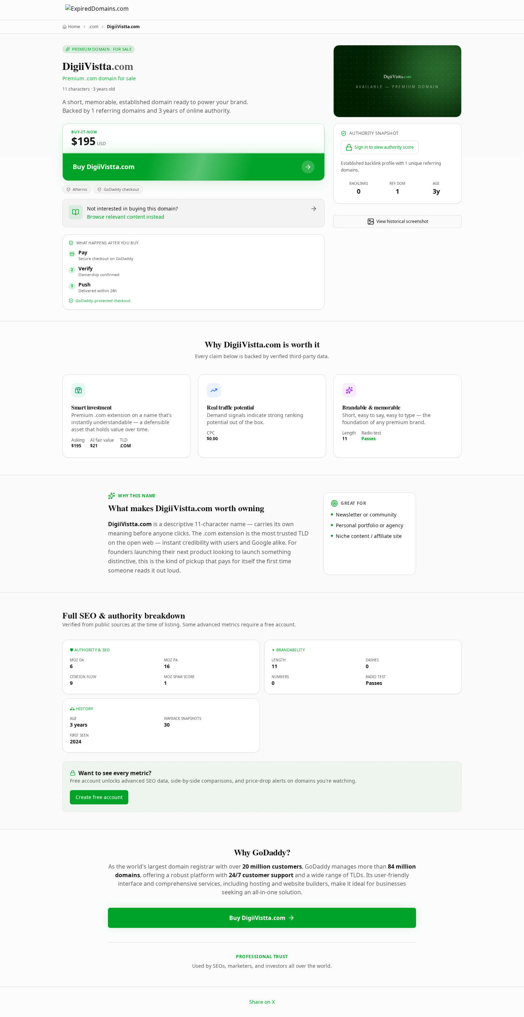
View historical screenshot (402, 221)
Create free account (99, 797)
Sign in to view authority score (384, 147)
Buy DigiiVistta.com (257, 918)
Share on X (262, 1001)
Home (74, 27)
